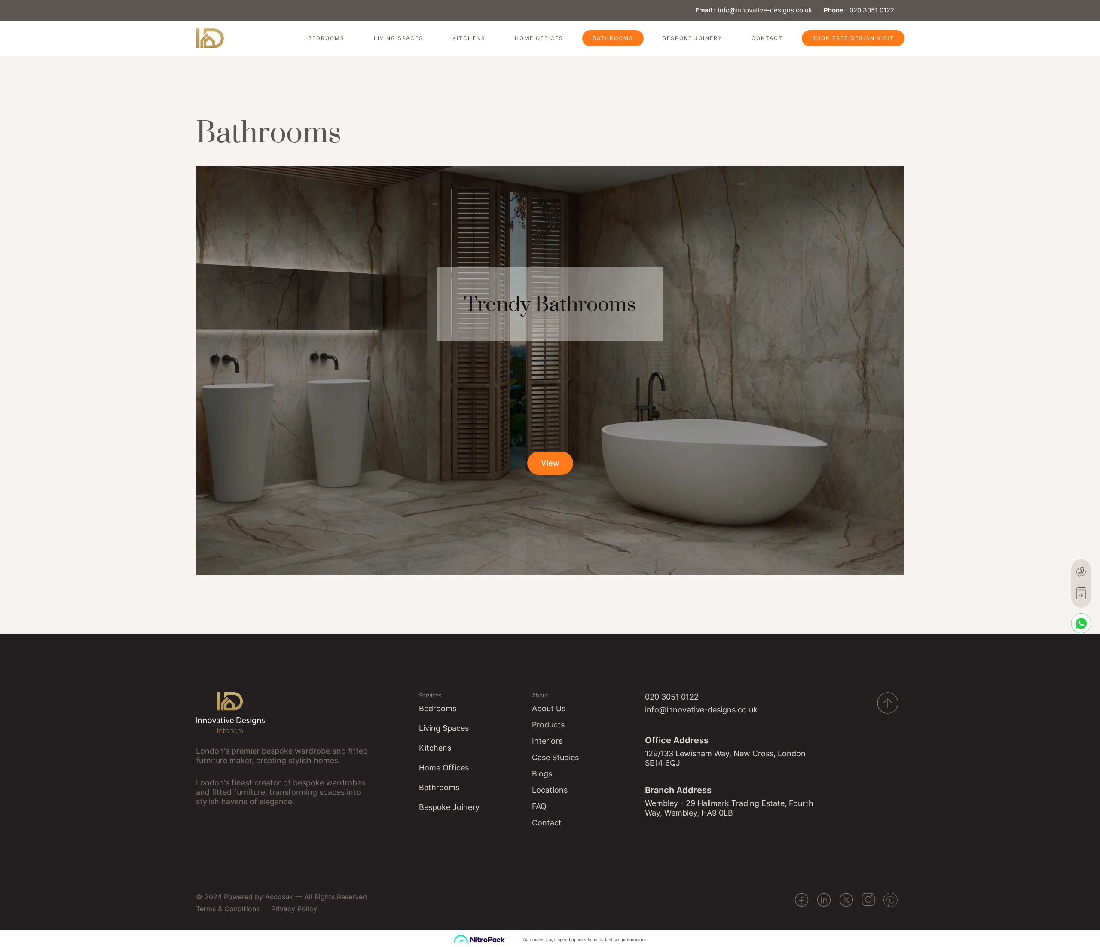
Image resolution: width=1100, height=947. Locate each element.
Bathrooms (613, 38)
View (550, 462)
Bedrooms (326, 38)
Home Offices (539, 38)
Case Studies (555, 757)
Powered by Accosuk (258, 896)
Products (548, 724)
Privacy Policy (294, 908)
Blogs (542, 773)
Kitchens (469, 38)
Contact (767, 38)
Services (430, 695)
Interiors (547, 740)
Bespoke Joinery (692, 38)
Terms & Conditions (228, 908)
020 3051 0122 (871, 10)
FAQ (539, 806)
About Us (548, 708)
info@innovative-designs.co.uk (765, 10)
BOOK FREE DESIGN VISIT (853, 38)
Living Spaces (398, 38)
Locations (550, 789)
